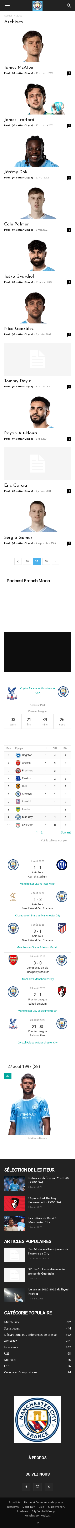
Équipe (19, 748)
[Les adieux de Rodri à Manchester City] (14, 1223)
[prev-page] (17, 561)
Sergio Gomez (18, 538)
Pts (66, 748)
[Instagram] (37, 1487)
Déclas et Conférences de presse (43, 1502)
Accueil (8, 15)
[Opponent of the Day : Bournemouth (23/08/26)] (14, 1203)
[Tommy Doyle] (37, 359)
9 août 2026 (37, 924)
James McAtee (18, 67)
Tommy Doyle (17, 381)
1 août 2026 (37, 861)
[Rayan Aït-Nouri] (37, 411)
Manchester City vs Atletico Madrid (37, 947)
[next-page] (55, 561)
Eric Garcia (15, 485)
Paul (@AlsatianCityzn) (18, 73)
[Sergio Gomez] (37, 515)
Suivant (66, 832)
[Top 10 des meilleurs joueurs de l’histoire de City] (14, 1255)
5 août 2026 (37, 893)
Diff (55, 748)
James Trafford (19, 120)
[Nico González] (37, 306)
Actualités (14, 1502)
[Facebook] (26, 1487)
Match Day (28, 1507)
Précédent (11, 832)
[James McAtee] (37, 45)
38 (46, 561)
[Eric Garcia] (37, 463)
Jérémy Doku (17, 172)
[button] (7, 5)
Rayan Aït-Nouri (20, 433)
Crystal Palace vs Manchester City (38, 1042)
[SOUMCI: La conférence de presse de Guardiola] (14, 1275)
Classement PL (56, 1507)
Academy (22, 1511)
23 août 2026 (37, 988)
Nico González (19, 329)
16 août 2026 (37, 956)
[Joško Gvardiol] (37, 254)
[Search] (69, 5)
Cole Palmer (16, 224)
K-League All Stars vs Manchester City (37, 915)
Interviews (13, 1507)
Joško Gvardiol (19, 276)
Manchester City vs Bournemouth (37, 1010)
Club (41, 1507)
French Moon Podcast (37, 1515)
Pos (8, 748)
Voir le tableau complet (54, 840)
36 (27, 561)
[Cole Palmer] (37, 202)
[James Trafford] (37, 98)
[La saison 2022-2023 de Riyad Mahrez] (14, 1295)
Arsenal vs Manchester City (37, 979)
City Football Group (43, 1511)
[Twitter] (49, 1487)
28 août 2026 (37, 1020)
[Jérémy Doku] (37, 150)
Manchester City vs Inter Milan (37, 883)
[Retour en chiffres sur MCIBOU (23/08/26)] (14, 1183)
